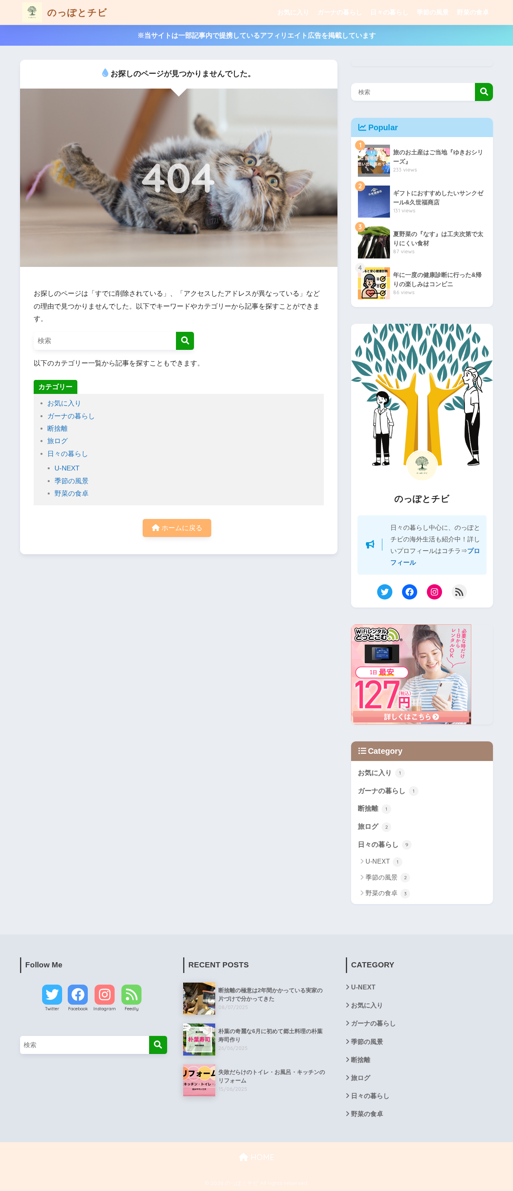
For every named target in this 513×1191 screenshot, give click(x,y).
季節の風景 (433, 12)
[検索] (185, 341)
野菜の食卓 (473, 12)
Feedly (132, 1008)
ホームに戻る (181, 528)
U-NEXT (67, 468)
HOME (261, 1157)
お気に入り (293, 12)
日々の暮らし (389, 12)
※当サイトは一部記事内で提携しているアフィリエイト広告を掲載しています (256, 35)
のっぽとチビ (75, 12)
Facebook (78, 1008)
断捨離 (57, 428)
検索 (484, 92)
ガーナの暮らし (339, 12)
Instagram (104, 1008)
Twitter (52, 1008)
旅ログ (57, 441)
